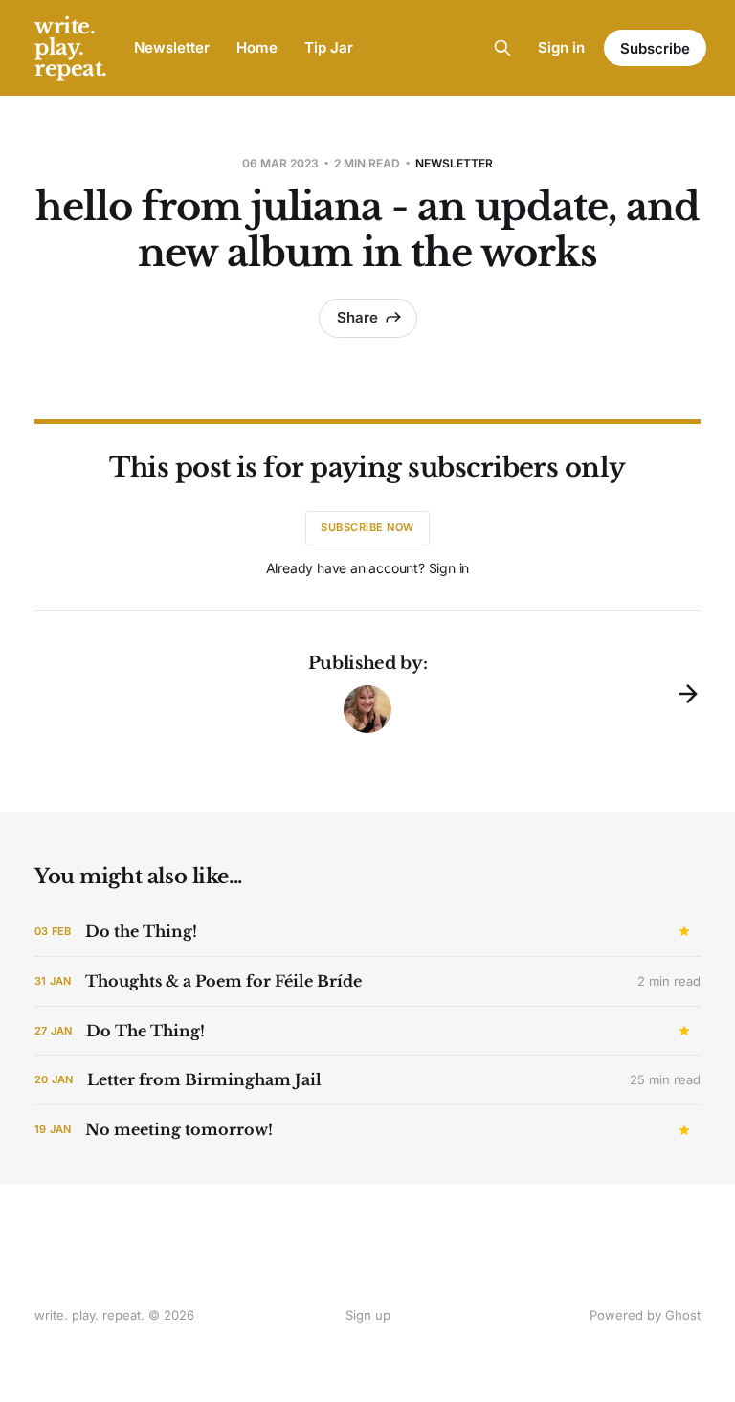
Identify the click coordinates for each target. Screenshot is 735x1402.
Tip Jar (328, 47)
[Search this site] (502, 47)
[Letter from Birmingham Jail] (367, 1080)
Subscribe (655, 48)
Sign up (367, 1315)
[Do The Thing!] (367, 1031)
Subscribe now (367, 527)
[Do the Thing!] (367, 931)
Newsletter (172, 47)
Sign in (561, 47)
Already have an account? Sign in (368, 568)
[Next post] (688, 693)
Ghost (683, 1315)
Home (257, 47)
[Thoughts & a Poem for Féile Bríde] (367, 981)
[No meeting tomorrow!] (367, 1129)
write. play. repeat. (70, 47)
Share (357, 317)
